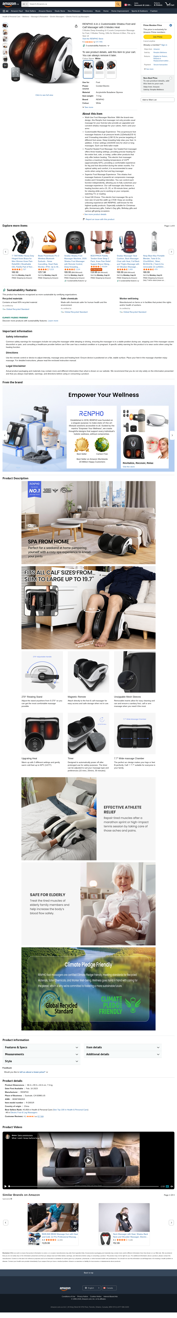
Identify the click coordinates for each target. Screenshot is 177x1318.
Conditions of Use (68, 1296)
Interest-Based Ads (111, 1296)
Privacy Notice (82, 1296)
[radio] (5, 25)
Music (98, 11)
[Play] (5, 1186)
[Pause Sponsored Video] (75, 1223)
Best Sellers (30, 11)
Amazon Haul (17, 11)
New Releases (74, 11)
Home (106, 11)
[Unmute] (172, 1186)
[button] (6, 11)
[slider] (83, 1186)
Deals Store (60, 11)
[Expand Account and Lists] (150, 5)
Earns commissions (25, 1135)
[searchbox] (71, 4)
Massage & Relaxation (39, 17)
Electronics (88, 11)
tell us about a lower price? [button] (33, 1072)
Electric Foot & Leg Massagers (77, 17)
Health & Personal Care (11, 17)
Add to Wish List (149, 100)
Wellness (25, 17)
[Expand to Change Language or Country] (131, 5)
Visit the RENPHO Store (92, 39)
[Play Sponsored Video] (124, 1217)
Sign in (164, 45)
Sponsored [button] (6, 1199)
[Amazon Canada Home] (65, 1289)
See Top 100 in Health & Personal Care (70, 1110)
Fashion (154, 11)
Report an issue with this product (100, 219)
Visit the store (129, 467)
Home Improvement (120, 11)
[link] (23, 261)
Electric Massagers (57, 17)
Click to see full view (44, 95)
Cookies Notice (95, 1296)
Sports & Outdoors (140, 11)
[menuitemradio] (167, 1186)
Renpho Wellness (160, 52)
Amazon (156, 49)
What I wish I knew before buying (26, 1138)
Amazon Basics (45, 11)
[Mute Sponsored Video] (75, 1228)
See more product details (95, 214)
